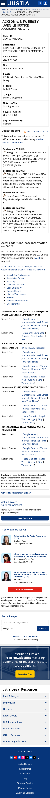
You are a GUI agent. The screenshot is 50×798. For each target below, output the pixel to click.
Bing (33, 336)
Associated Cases (15, 278)
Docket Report (14, 291)
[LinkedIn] (11, 757)
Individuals (9, 702)
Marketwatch (28, 322)
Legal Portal (25, 769)
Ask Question (25, 518)
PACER (37, 257)
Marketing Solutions (14, 741)
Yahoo (41, 336)
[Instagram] (23, 757)
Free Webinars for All (13, 529)
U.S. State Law (11, 728)
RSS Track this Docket (37, 131)
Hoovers (35, 369)
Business (8, 709)
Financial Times (38, 325)
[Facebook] (19, 757)
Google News (29, 319)
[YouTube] (15, 757)
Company (25, 774)
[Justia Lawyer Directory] (38, 757)
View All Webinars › (25, 589)
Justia (29, 751)
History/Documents (16, 294)
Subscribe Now (25, 674)
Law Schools (10, 715)
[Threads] (27, 757)
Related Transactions (17, 300)
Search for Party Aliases (18, 275)
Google (25, 336)
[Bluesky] (30, 757)
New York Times (29, 328)
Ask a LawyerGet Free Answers (11, 503)
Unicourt (27, 332)
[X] (34, 757)
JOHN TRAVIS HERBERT (33, 347)
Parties (10, 297)
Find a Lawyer (9, 616)
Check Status (13, 303)
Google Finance (30, 366)
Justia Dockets (30, 376)
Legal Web (39, 332)
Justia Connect (25, 764)
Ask (23, 339)
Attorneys (12, 281)
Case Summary (14, 287)
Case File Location (16, 284)
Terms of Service (25, 783)
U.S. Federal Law (12, 722)
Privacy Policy (25, 788)
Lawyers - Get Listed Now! (25, 636)
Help (25, 778)
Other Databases (12, 735)
